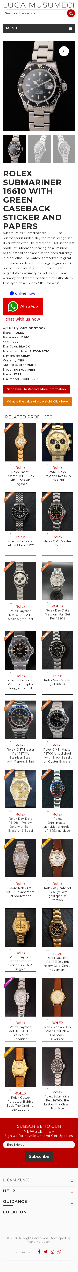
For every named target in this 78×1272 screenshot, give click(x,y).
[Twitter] (46, 1251)
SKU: (6, 365)
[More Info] (10, 603)
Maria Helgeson (39, 1242)
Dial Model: (11, 379)
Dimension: (11, 356)
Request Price (11, 464)
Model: (8, 369)
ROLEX (58, 606)
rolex (20, 537)
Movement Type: (15, 351)
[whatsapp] (59, 1251)
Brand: (7, 333)
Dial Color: (10, 346)
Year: (6, 342)
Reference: (11, 337)
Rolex (20, 468)
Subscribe (39, 1156)
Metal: (7, 374)
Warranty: (10, 360)
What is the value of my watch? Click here (37, 401)
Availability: (11, 328)
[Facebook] (39, 1251)
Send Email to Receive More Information (36, 389)
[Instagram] (53, 1251)
